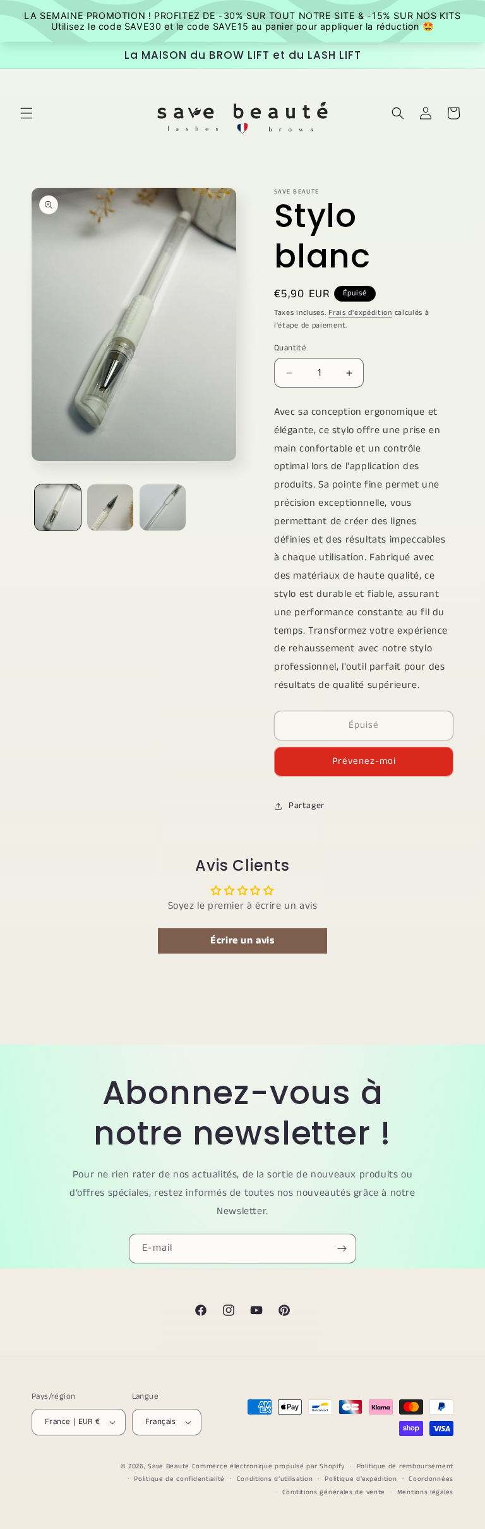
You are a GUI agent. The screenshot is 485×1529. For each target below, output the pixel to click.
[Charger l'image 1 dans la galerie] (58, 507)
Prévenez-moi (364, 761)
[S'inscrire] (342, 1248)
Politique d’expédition (361, 1479)
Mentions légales (425, 1492)
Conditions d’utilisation (275, 1479)
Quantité (290, 348)
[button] (26, 113)
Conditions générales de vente (333, 1492)
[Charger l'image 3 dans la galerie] (163, 507)
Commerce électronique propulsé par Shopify (268, 1466)
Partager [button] (307, 805)
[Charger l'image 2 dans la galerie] (110, 507)
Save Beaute (168, 1466)
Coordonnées (431, 1479)
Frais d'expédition (360, 312)
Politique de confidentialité (179, 1479)
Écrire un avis (242, 940)
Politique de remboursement (405, 1466)
